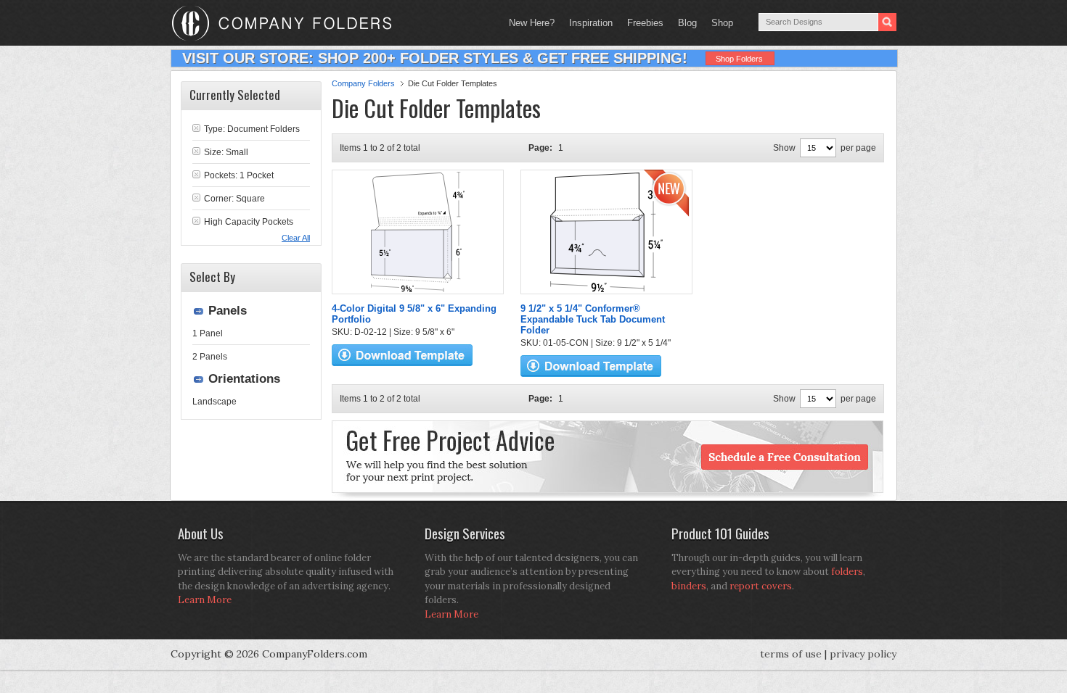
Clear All (296, 237)
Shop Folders (739, 58)
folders (847, 571)
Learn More (205, 600)
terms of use (791, 653)
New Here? (532, 22)
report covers (760, 586)
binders (688, 586)
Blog (687, 22)
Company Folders (363, 83)
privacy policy (863, 653)
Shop (718, 22)
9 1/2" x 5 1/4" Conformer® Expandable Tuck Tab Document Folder (592, 319)
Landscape (214, 402)
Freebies (641, 22)
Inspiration (591, 22)
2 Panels (209, 357)
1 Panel (207, 333)
